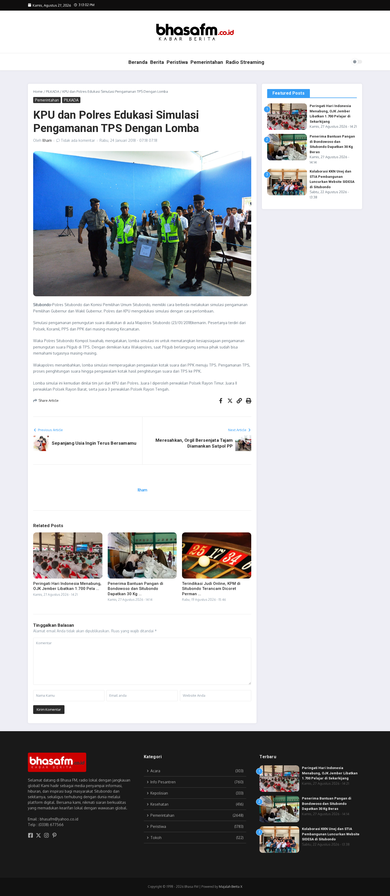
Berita (157, 62)
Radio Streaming (245, 62)
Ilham (47, 140)
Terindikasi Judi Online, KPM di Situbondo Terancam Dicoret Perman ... (211, 588)
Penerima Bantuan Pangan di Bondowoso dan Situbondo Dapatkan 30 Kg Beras (326, 803)
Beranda (138, 62)
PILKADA (52, 91)
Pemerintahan (206, 62)
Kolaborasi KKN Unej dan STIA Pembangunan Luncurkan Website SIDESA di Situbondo (330, 834)
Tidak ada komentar (78, 140)
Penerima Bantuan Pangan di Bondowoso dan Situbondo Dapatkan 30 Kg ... (135, 588)
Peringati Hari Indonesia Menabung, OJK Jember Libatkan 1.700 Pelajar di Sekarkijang (330, 773)
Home (38, 91)
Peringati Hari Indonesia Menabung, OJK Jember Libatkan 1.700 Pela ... (67, 586)
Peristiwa (177, 62)
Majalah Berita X (230, 887)
